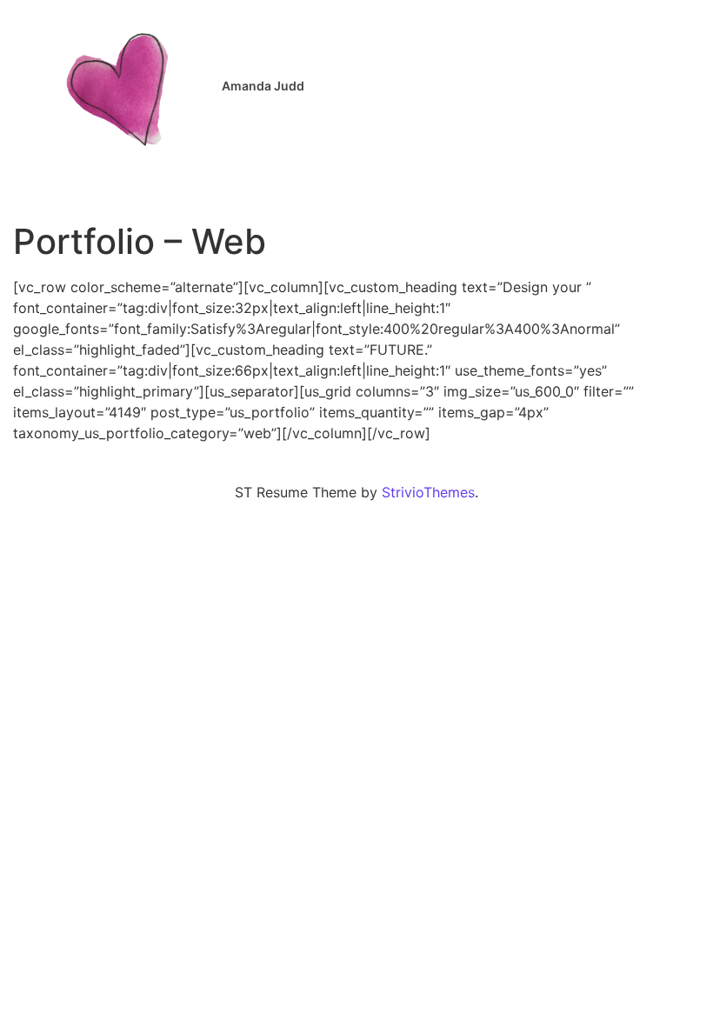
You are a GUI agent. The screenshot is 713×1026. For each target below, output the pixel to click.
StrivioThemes (428, 492)
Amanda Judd (263, 85)
